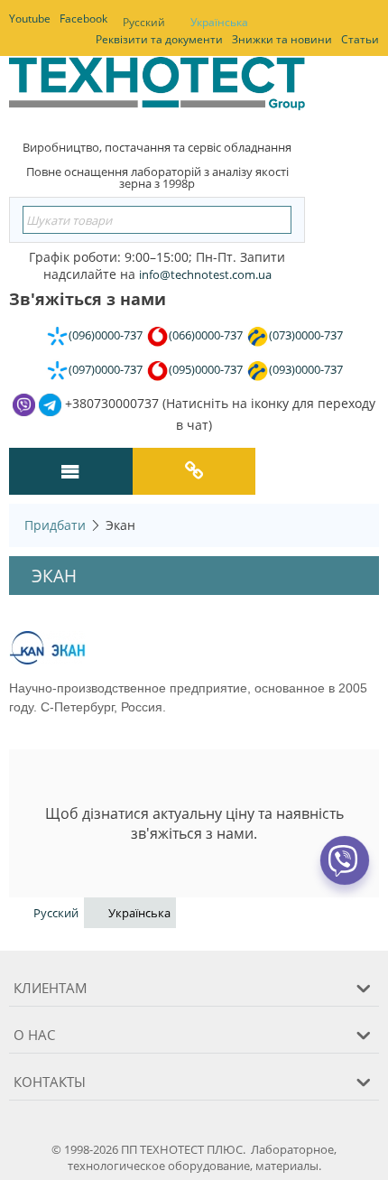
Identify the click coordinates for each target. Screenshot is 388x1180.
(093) (306, 369)
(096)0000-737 (106, 335)
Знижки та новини (282, 39)
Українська (219, 22)
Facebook (83, 18)
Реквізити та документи (159, 39)
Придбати (55, 525)
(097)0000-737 (106, 369)
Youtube (30, 18)
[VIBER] (344, 872)
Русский (144, 22)
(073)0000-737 (306, 335)
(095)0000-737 (206, 369)
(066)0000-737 (206, 335)
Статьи (360, 39)
